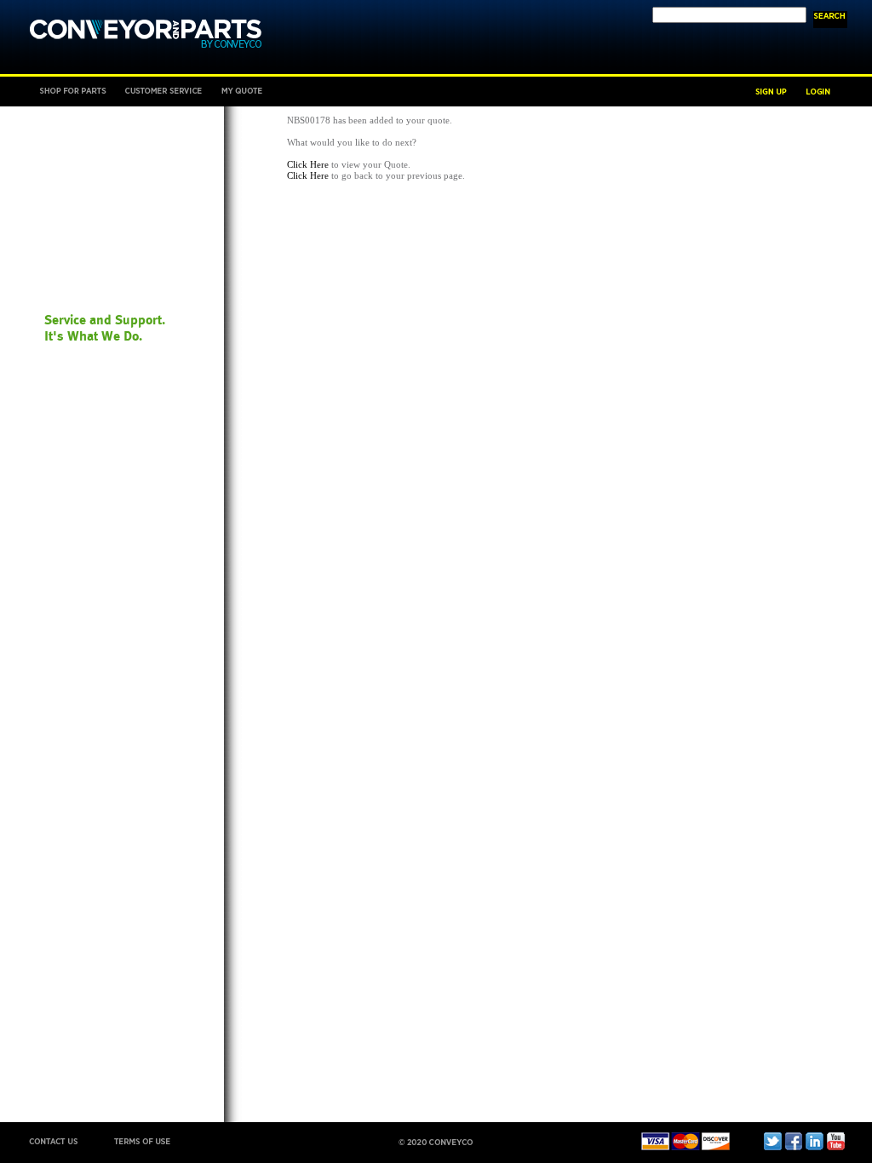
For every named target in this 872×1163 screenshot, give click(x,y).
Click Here (308, 164)
